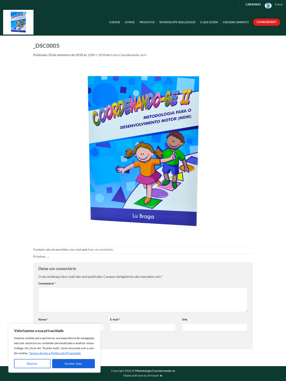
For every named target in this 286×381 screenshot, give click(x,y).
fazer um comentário (100, 249)
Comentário (47, 283)
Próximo (41, 256)
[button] (279, 4)
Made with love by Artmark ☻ (143, 375)
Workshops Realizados (177, 22)
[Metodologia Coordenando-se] (38, 22)
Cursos (114, 22)
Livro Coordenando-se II (128, 55)
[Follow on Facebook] (226, 4)
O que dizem (209, 22)
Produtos (147, 22)
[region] (54, 348)
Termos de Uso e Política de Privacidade (55, 353)
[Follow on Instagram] (232, 4)
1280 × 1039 (96, 55)
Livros (130, 22)
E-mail (115, 319)
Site (184, 319)
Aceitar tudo (73, 363)
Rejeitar (32, 363)
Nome (43, 319)
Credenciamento (236, 22)
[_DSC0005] (143, 151)
